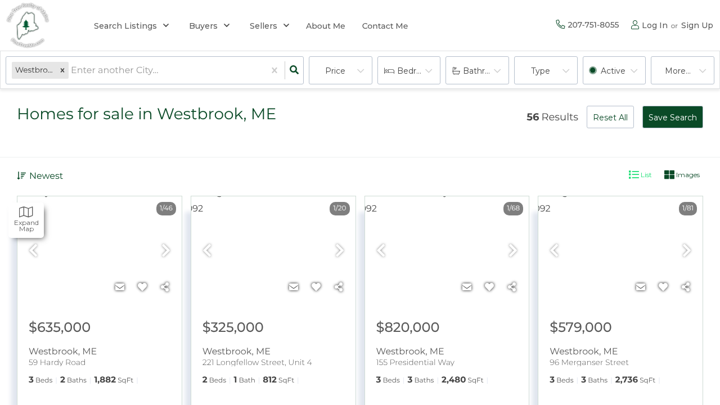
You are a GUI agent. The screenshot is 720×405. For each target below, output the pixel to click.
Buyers (203, 26)
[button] (62, 70)
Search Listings (125, 26)
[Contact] (120, 287)
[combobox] (72, 70)
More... (678, 71)
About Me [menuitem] (325, 26)
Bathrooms (485, 71)
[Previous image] (33, 251)
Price (335, 71)
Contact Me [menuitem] (385, 26)
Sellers (263, 26)
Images (687, 174)
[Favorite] (142, 287)
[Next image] (166, 251)
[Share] (165, 287)
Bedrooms (418, 71)
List (645, 174)
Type (540, 71)
